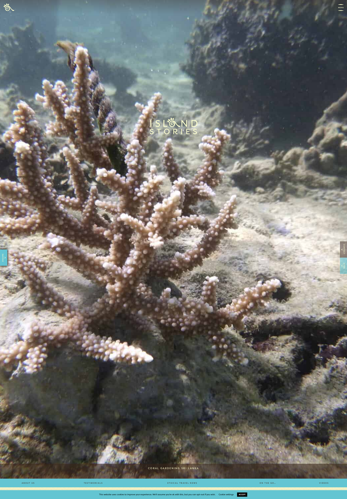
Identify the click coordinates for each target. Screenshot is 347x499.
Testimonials (93, 483)
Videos (324, 483)
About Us (28, 483)
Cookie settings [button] (226, 494)
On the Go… (268, 483)
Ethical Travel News (182, 483)
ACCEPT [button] (242, 494)
